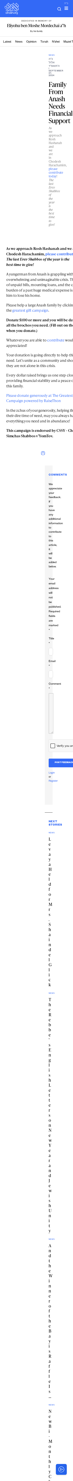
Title (51, 641)
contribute (55, 340)
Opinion (31, 42)
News (18, 42)
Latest (7, 42)
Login (52, 773)
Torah (44, 42)
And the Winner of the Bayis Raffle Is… (51, 1321)
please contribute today (56, 172)
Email (52, 664)
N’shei (56, 42)
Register (53, 781)
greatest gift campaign (30, 310)
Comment (55, 686)
